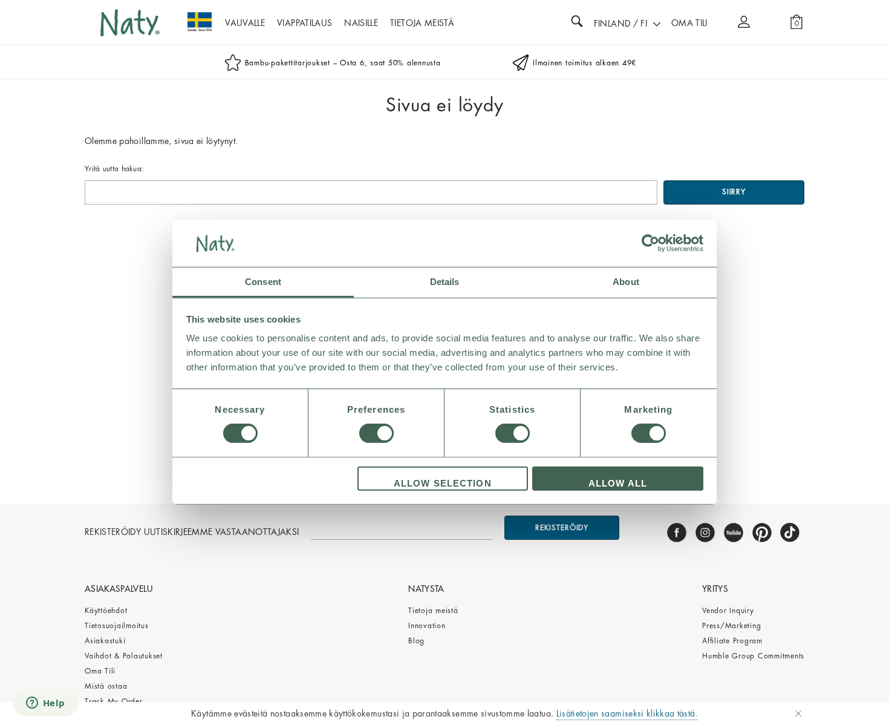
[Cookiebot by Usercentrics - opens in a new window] (650, 243)
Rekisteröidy (561, 527)
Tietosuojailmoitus (117, 625)
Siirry (734, 191)
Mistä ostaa (106, 686)
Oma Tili (100, 671)
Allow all (617, 483)
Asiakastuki (105, 641)
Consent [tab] (263, 282)
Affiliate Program (732, 641)
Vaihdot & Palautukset (124, 656)
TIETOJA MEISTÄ (422, 23)
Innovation (427, 625)
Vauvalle (245, 23)
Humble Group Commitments (753, 656)
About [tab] (626, 282)
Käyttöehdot (106, 610)
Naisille (361, 23)
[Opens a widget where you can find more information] (45, 704)
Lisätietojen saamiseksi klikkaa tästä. (627, 713)
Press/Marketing (731, 625)
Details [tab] (445, 282)
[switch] (376, 433)
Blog (416, 641)
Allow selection (443, 483)
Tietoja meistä (433, 610)
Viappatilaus (304, 23)
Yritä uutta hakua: (114, 168)
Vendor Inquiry (728, 610)
